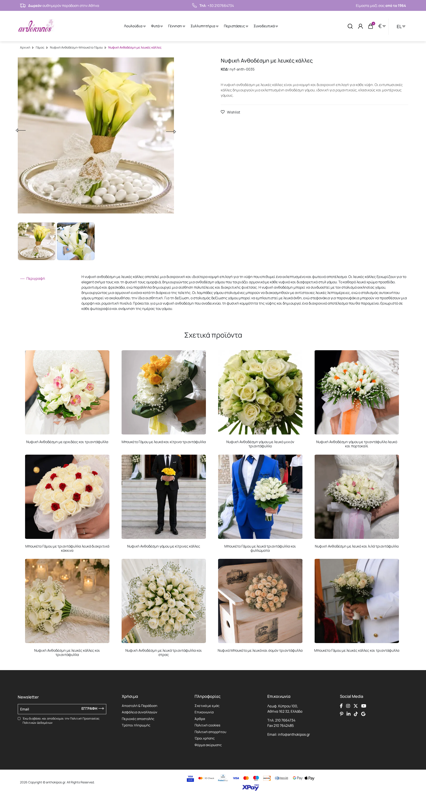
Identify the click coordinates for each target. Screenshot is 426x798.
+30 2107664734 (220, 5)
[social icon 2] (348, 706)
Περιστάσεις (235, 25)
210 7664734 (285, 720)
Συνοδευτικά (264, 25)
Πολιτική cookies (207, 725)
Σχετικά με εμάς (207, 705)
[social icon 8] (363, 714)
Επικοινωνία (204, 712)
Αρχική (25, 47)
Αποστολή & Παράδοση (139, 705)
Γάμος (40, 47)
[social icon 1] (341, 706)
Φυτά (155, 25)
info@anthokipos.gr (294, 734)
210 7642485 (284, 725)
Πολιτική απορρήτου (210, 732)
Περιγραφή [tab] (35, 278)
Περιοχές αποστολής (138, 718)
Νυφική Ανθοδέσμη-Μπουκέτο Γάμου (76, 47)
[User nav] (360, 26)
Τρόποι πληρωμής (136, 725)
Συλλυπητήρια (203, 25)
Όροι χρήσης (205, 738)
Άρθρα (200, 718)
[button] (230, 112)
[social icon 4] (363, 706)
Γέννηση (175, 25)
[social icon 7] (356, 714)
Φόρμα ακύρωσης (208, 745)
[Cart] (370, 26)
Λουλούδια (133, 25)
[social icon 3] (355, 706)
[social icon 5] (341, 714)
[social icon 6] (349, 714)
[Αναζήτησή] (350, 26)
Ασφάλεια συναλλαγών (139, 712)
